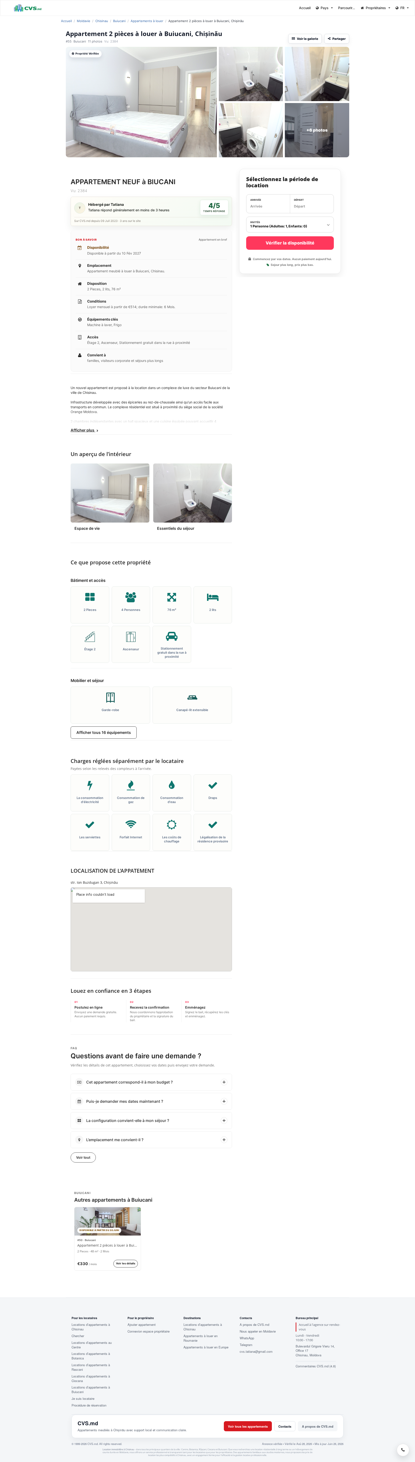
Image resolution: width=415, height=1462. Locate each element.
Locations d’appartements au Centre (92, 1344)
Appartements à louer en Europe (205, 1347)
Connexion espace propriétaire (149, 1331)
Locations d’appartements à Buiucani (91, 1389)
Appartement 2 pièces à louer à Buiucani (107, 1245)
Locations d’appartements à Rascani (91, 1367)
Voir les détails (125, 1263)
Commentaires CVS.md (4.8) (316, 1366)
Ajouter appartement (142, 1324)
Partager (339, 39)
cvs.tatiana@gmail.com (256, 1351)
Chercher (78, 1336)
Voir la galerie (307, 39)
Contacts (284, 1426)
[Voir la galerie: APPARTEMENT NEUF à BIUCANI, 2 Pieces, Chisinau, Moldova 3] (317, 74)
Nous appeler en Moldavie (258, 1331)
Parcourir (345, 8)
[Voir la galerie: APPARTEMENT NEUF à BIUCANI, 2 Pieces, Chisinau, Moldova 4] (251, 130)
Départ (299, 199)
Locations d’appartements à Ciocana (91, 1378)
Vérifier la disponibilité (290, 242)
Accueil (305, 8)
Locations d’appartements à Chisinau (91, 1326)
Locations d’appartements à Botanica (91, 1356)
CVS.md (88, 1423)
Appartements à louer (147, 21)
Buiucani (119, 21)
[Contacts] (403, 1450)
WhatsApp (247, 1338)
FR (402, 8)
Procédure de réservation (89, 1405)
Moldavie (83, 21)
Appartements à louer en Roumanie (200, 1338)
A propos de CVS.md (254, 1324)
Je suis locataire (83, 1398)
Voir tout (83, 1157)
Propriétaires (376, 8)
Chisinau (101, 21)
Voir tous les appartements (248, 1426)
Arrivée (255, 199)
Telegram (246, 1345)
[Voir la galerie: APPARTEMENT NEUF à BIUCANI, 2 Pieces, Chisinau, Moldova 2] (251, 74)
